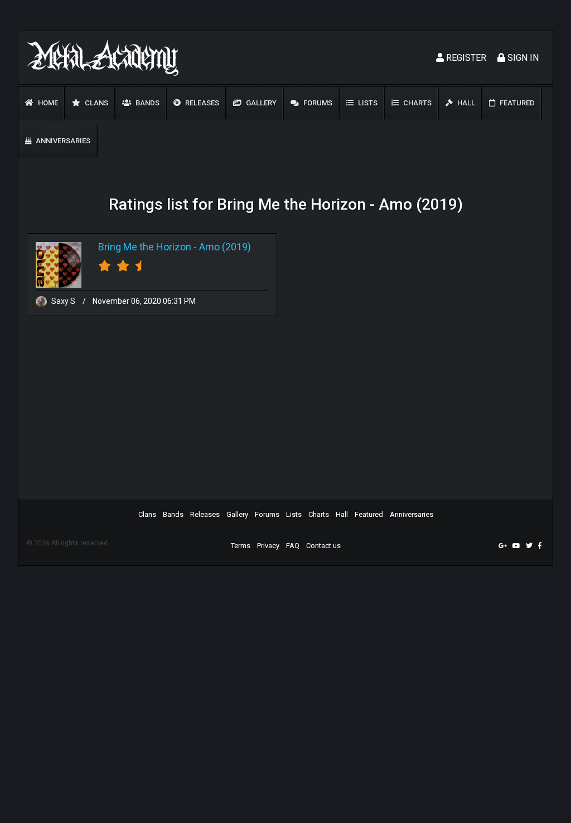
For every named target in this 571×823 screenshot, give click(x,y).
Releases (201, 103)
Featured (516, 103)
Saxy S (63, 301)
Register (465, 57)
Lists (367, 103)
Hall (465, 103)
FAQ (292, 545)
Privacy (268, 545)
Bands (146, 103)
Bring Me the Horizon (144, 247)
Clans (95, 103)
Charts (416, 103)
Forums (317, 103)
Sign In (522, 57)
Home (47, 103)
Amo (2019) (225, 247)
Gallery (260, 103)
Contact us (323, 545)
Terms (240, 545)
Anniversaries (62, 141)
